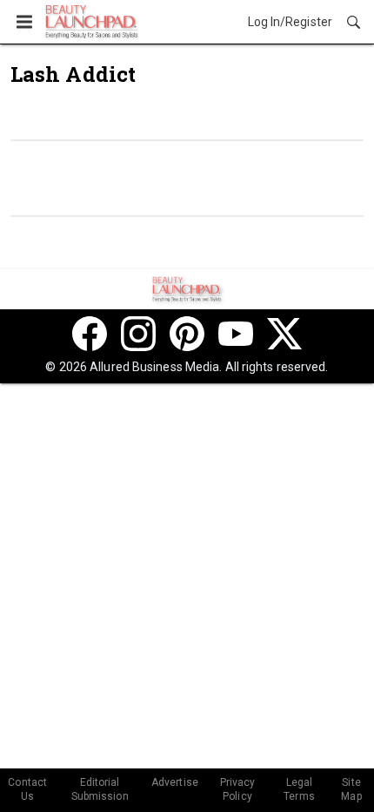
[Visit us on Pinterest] (187, 333)
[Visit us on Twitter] (284, 333)
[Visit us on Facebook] (89, 333)
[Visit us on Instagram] (138, 333)
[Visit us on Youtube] (235, 333)
